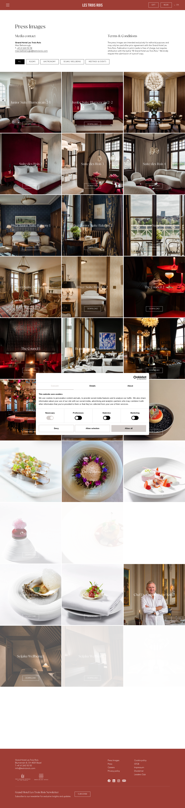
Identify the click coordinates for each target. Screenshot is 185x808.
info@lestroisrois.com (25, 768)
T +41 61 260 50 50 (23, 766)
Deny (56, 428)
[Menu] (7, 6)
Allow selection (92, 428)
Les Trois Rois (92, 6)
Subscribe (82, 794)
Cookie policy (140, 761)
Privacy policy (114, 771)
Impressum (139, 768)
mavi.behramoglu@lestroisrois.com (31, 51)
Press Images (113, 761)
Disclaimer (139, 771)
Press (110, 764)
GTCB (136, 764)
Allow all (129, 428)
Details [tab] (92, 386)
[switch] (78, 418)
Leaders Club (140, 775)
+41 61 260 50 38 (24, 48)
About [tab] (130, 386)
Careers (111, 768)
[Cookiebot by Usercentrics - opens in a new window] (135, 378)
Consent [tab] (55, 386)
